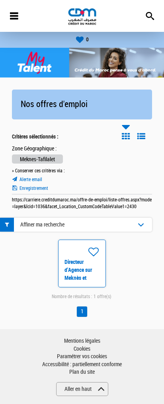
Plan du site (82, 372)
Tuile (126, 136)
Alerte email (31, 179)
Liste (141, 136)
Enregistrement (34, 188)
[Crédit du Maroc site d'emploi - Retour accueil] (82, 16)
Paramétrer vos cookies (82, 356)
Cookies (82, 348)
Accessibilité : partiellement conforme (82, 364)
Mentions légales (82, 341)
